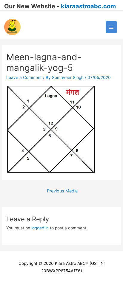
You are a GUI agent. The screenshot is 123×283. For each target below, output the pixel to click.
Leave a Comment (24, 77)
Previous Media (62, 191)
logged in (40, 228)
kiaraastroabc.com (88, 6)
